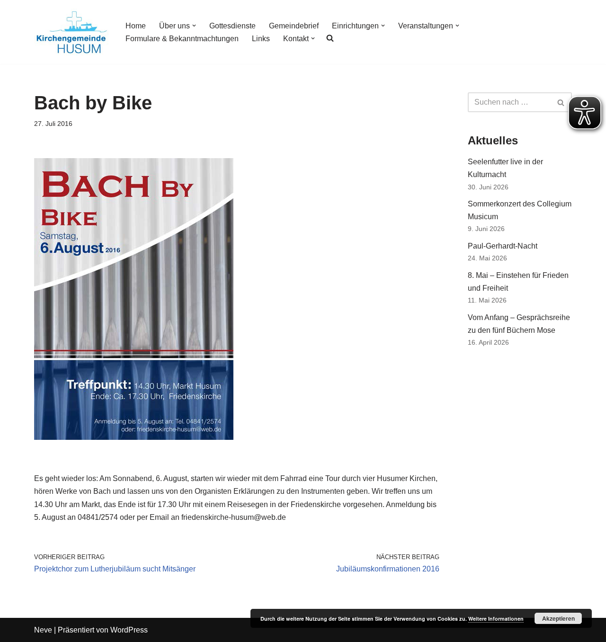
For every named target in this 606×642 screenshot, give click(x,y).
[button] (194, 25)
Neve (43, 630)
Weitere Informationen (496, 618)
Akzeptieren (558, 618)
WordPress (129, 630)
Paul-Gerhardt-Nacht (502, 246)
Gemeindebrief (294, 26)
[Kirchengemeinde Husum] (71, 32)
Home (135, 26)
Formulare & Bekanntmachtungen (182, 39)
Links (261, 39)
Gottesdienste (232, 26)
